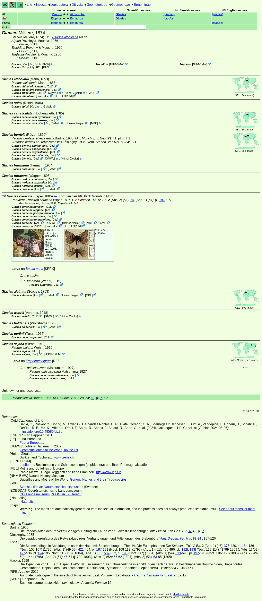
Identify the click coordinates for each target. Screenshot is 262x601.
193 (192, 549)
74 (132, 200)
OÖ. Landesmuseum (35, 494)
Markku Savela (181, 594)
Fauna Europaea (32, 442)
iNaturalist (43, 96)
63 (155, 557)
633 (178, 553)
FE (38, 67)
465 (165, 549)
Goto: (6, 27)
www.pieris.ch (63, 457)
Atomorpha (77, 14)
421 (81, 549)
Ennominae (142, 4)
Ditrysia (77, 4)
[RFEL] (34, 44)
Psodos (57, 14)
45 (66, 557)
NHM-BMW (42, 64)
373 (226, 546)
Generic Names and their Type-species (98, 479)
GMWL (53, 92)
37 (190, 531)
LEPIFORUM (64, 96)
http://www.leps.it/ (108, 472)
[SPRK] (38, 225)
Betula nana (34, 269)
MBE (91, 92)
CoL (25, 64)
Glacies (121, 14)
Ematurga (76, 18)
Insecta (41, 4)
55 (115, 557)
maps (250, 95)
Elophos (56, 18)
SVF (103, 222)
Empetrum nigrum (38, 361)
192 (184, 549)
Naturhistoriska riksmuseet (63, 487)
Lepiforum (27, 464)
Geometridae (120, 4)
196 (125, 553)
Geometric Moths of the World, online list (49, 450)
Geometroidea (97, 4)
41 (114, 138)
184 (244, 546)
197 (162, 200)
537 (107, 553)
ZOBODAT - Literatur (66, 494)
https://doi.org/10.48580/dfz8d (41, 431)
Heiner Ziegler (73, 92)
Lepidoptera (59, 4)
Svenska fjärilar (31, 487)
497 (22, 553)
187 (99, 549)
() (169, 14)
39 (92, 398)
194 (40, 553)
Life (29, 4)
